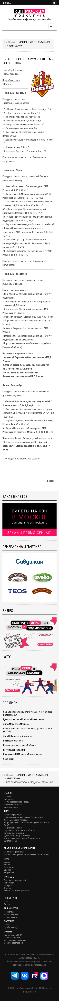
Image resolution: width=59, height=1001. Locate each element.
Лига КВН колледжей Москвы (17, 736)
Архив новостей (11, 807)
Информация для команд (15, 940)
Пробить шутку (10, 927)
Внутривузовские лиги (14, 750)
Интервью (8, 885)
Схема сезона (14, 45)
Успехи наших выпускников (16, 890)
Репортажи (9, 883)
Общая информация (13, 814)
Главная (23, 41)
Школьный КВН (11, 841)
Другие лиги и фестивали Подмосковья (22, 838)
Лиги (32, 41)
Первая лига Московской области (20, 745)
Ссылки (7, 924)
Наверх (50, 481)
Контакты (8, 799)
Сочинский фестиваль (14, 852)
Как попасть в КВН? (13, 935)
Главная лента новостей (15, 880)
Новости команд (11, 914)
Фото (6, 901)
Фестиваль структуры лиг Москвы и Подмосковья (26, 854)
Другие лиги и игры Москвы (17, 835)
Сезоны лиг (44, 41)
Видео (7, 904)
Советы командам (12, 937)
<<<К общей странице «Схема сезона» (21, 458)
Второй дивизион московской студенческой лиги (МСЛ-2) (27, 730)
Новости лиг (9, 912)
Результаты (9, 872)
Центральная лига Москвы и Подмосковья (24, 719)
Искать (54, 2)
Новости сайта (10, 917)
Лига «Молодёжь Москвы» (16, 724)
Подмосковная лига (13, 740)
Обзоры (7, 888)
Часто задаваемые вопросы (17, 802)
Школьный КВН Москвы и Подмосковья (22, 754)
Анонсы (7, 864)
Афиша (7, 862)
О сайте (7, 796)
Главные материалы (13, 804)
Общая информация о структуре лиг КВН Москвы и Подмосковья (27, 713)
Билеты (7, 870)
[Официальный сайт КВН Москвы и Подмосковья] (29, 13)
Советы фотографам (13, 943)
